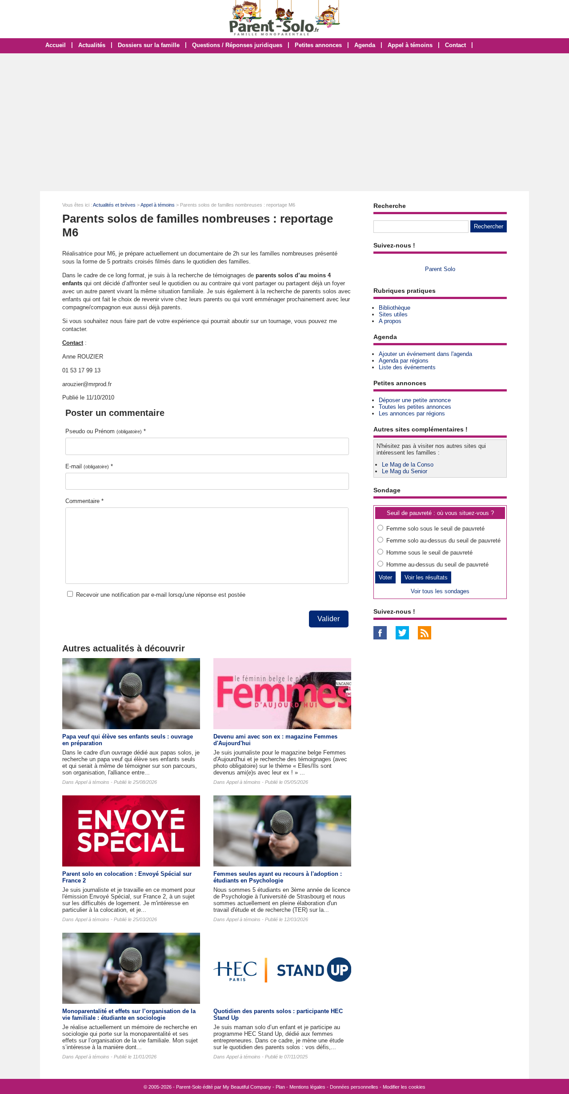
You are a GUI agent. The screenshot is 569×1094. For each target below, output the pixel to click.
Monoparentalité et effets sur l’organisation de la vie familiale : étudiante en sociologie (129, 1014)
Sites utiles (393, 314)
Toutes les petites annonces (415, 406)
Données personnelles (354, 1087)
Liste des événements (407, 367)
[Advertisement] (284, 122)
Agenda (364, 45)
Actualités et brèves (114, 205)
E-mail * (89, 466)
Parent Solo (440, 269)
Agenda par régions (404, 360)
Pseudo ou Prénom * (105, 431)
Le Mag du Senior (404, 471)
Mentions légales (307, 1087)
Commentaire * (84, 501)
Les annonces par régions (412, 413)
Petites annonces (318, 45)
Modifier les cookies (404, 1087)
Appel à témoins (410, 45)
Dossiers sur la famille (149, 45)
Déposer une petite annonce (415, 400)
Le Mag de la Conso (407, 464)
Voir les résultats (426, 577)
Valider (328, 619)
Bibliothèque (394, 307)
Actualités (91, 45)
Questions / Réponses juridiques (237, 45)
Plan (280, 1087)
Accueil (55, 45)
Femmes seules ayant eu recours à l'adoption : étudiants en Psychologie (277, 877)
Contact (455, 45)
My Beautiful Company (247, 1087)
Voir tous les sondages (440, 591)
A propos (390, 321)
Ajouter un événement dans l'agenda (425, 354)
